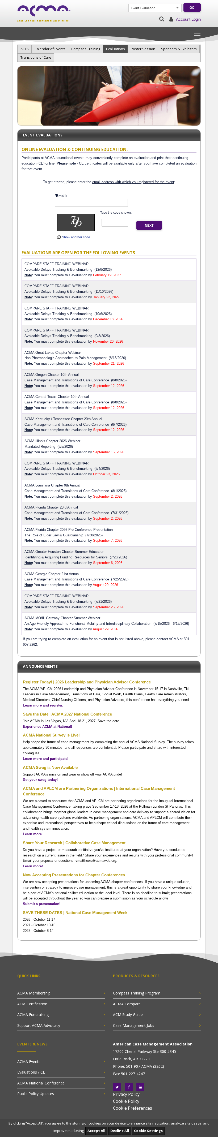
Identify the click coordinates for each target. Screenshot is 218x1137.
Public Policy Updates (35, 1093)
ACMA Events (28, 1061)
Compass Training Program (136, 993)
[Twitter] (117, 1087)
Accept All (96, 1130)
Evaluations (115, 48)
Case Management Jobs (133, 1025)
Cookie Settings (148, 1130)
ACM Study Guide (128, 1014)
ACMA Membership (34, 993)
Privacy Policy (126, 1094)
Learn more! (33, 866)
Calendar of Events (50, 48)
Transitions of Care (35, 57)
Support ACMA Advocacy (38, 1025)
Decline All (119, 1130)
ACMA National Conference (41, 1083)
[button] (161, 19)
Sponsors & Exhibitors (179, 48)
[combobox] (152, 8)
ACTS (24, 48)
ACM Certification (32, 1003)
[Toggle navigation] (199, 32)
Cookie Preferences (132, 1108)
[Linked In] (140, 1087)
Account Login (188, 19)
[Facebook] (129, 1087)
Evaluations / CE (31, 1072)
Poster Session (143, 48)
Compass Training (85, 48)
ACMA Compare (127, 1003)
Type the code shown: (116, 212)
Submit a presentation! (41, 904)
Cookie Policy (126, 1101)
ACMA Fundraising (33, 1014)
